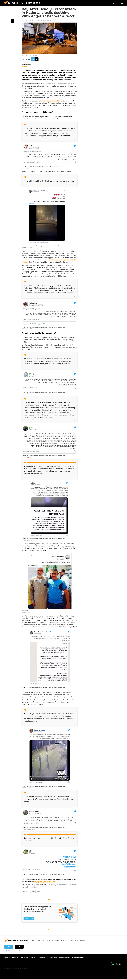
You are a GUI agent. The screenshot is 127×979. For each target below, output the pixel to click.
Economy (55, 940)
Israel (33, 891)
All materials (25, 66)
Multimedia (83, 940)
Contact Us (33, 957)
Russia (48, 940)
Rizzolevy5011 (30, 540)
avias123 (29, 457)
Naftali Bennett (26, 891)
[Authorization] (113, 3)
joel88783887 (30, 247)
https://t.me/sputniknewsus (44, 882)
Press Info (15, 957)
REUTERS (25, 55)
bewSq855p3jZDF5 (31, 328)
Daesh (38, 891)
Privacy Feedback (64, 957)
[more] (74, 139)
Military (63, 940)
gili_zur (28, 393)
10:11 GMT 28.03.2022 (28, 20)
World (34, 940)
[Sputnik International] (14, 5)
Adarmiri (29, 876)
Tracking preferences (78, 957)
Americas (41, 940)
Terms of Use (24, 957)
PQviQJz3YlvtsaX (31, 829)
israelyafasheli (30, 787)
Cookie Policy (43, 957)
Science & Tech (73, 940)
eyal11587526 (30, 168)
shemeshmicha (30, 689)
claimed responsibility (51, 101)
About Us (7, 957)
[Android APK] (116, 964)
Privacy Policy (53, 957)
